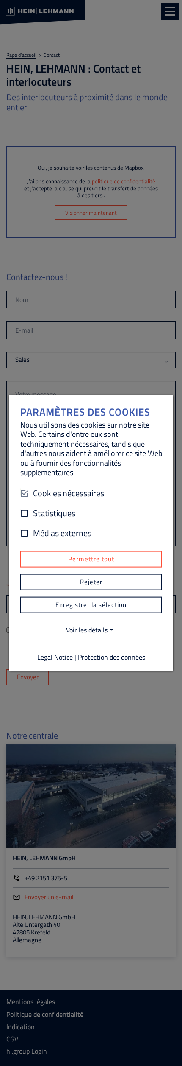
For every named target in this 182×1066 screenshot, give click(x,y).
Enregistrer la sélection (91, 605)
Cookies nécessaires (68, 493)
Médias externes (62, 533)
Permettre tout (91, 559)
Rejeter (91, 582)
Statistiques (54, 513)
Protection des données (111, 657)
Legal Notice (55, 657)
